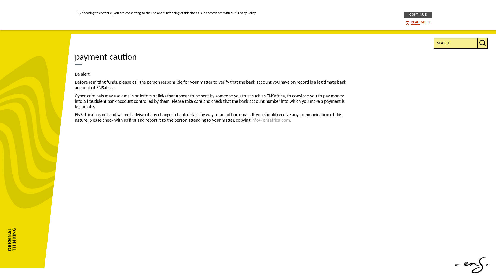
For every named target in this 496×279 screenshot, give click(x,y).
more (421, 22)
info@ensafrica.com (270, 120)
